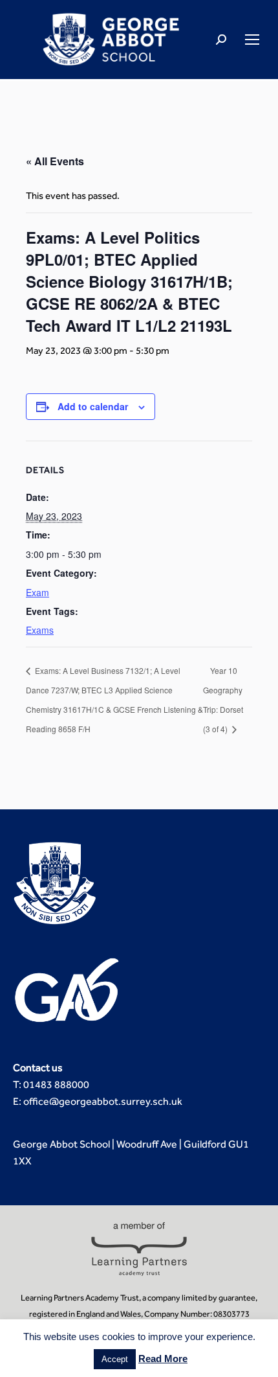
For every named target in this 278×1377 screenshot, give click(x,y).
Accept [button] (115, 1359)
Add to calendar (93, 406)
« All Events (55, 161)
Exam (37, 592)
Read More (162, 1358)
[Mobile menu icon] (252, 39)
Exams (40, 629)
